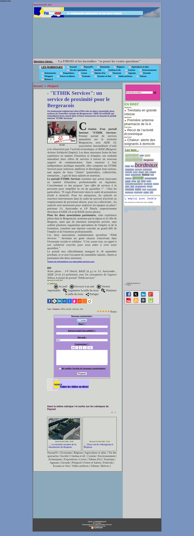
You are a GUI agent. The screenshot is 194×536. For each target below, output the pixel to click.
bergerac (56, 309)
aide (142, 155)
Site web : (82, 337)
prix (132, 186)
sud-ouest (151, 189)
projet (149, 186)
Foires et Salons (67, 76)
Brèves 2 (48, 79)
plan (127, 186)
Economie (105, 67)
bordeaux (146, 165)
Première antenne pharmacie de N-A (139, 122)
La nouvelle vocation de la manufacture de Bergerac (62, 445)
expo (127, 175)
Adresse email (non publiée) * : (82, 331)
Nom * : (82, 324)
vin (151, 192)
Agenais (132, 73)
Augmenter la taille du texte (83, 290)
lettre (134, 181)
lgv (138, 181)
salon (138, 189)
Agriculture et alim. (140, 67)
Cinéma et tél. (114, 70)
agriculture (132, 155)
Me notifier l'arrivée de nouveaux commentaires (83, 368)
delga (141, 172)
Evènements (50, 73)
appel (147, 155)
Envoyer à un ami (84, 286)
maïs (149, 181)
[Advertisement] (97, 37)
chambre (129, 169)
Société (97, 70)
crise (135, 172)
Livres (84, 73)
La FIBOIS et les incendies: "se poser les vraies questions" (99, 61)
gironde (138, 178)
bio (132, 166)
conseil (128, 172)
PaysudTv (88, 67)
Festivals (86, 76)
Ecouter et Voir (104, 76)
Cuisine (131, 70)
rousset (129, 189)
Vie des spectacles (78, 70)
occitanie (148, 184)
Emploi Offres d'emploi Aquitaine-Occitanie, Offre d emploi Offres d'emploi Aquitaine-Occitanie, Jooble (140, 208)
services (75, 309)
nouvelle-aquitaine (134, 184)
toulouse (129, 192)
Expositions (68, 73)
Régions (120, 67)
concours (147, 169)
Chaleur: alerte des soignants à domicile (139, 142)
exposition (136, 175)
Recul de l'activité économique (138, 132)
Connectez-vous (5, 1)
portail (68, 309)
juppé (128, 181)
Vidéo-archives (125, 76)
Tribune (142, 76)
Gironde (147, 73)
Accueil (73, 67)
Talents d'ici (99, 73)
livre (143, 181)
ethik (63, 309)
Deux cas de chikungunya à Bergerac (98, 445)
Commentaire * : (82, 344)
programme (140, 186)
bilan (127, 166)
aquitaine (134, 159)
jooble (126, 211)
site (81, 309)
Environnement (149, 70)
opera (156, 184)
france (128, 178)
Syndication (98, 528)
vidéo (146, 192)
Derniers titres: (44, 61)
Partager (94, 294)
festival (145, 174)
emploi (153, 172)
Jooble (150, 202)
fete (152, 175)
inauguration (151, 178)
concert (138, 170)
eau (146, 172)
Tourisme (116, 73)
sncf (144, 189)
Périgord (48, 76)
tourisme (138, 192)
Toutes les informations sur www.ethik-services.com (70, 262)
